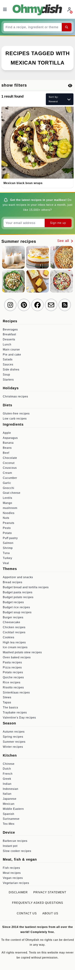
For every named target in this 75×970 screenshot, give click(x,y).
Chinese (8, 763)
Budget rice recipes (16, 607)
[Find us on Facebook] (37, 305)
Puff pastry (10, 538)
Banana (8, 442)
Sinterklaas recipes (16, 692)
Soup (6, 374)
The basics (10, 707)
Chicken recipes (14, 627)
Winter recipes (13, 746)
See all (63, 241)
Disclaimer (18, 892)
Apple (7, 432)
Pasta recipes (12, 662)
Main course (11, 349)
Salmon (8, 542)
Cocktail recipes (14, 632)
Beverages (10, 329)
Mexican (8, 803)
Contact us (27, 913)
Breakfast (9, 334)
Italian (7, 793)
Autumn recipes (14, 731)
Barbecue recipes (15, 840)
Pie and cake (12, 354)
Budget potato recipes (18, 597)
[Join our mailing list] (51, 305)
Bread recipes (12, 582)
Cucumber (10, 477)
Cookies (8, 637)
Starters (8, 379)
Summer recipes (14, 741)
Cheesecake (11, 622)
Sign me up (58, 222)
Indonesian (10, 788)
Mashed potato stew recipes (22, 652)
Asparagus (10, 437)
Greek (7, 778)
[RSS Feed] (65, 305)
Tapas (7, 702)
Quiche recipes (13, 677)
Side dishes (11, 369)
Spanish (8, 813)
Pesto (7, 527)
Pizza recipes (12, 667)
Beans (7, 447)
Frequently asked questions (37, 902)
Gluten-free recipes (16, 413)
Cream (7, 472)
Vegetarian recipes (16, 882)
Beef (6, 452)
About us (50, 913)
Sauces (8, 364)
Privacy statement (49, 892)
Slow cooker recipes (17, 850)
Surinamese (11, 818)
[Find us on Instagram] (10, 305)
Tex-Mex (8, 823)
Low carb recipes (15, 418)
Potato (7, 533)
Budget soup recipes (17, 612)
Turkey (7, 558)
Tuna (6, 553)
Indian (7, 783)
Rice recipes (11, 682)
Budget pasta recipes (17, 592)
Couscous (10, 467)
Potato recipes (13, 672)
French (8, 773)
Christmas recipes (15, 396)
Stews (7, 697)
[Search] (67, 27)
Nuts (6, 517)
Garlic (7, 482)
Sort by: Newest (54, 99)
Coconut (8, 462)
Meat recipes (12, 872)
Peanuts (8, 522)
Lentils (7, 497)
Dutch (7, 768)
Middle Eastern (13, 808)
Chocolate (10, 457)
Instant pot (10, 845)
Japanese (9, 798)
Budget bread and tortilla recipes (26, 587)
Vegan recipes (13, 877)
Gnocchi (8, 487)
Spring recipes (13, 736)
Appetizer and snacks (18, 577)
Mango (7, 502)
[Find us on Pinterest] (24, 305)
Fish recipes (11, 867)
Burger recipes (13, 617)
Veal (6, 563)
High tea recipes (14, 642)
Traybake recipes (15, 712)
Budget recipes (13, 602)
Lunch (7, 344)
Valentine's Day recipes (19, 717)
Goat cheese (11, 492)
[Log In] (69, 9)
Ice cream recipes (15, 647)
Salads (8, 359)
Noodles (8, 513)
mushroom (10, 507)
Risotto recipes (13, 687)
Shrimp (8, 547)
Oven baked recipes (17, 657)
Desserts (9, 339)
